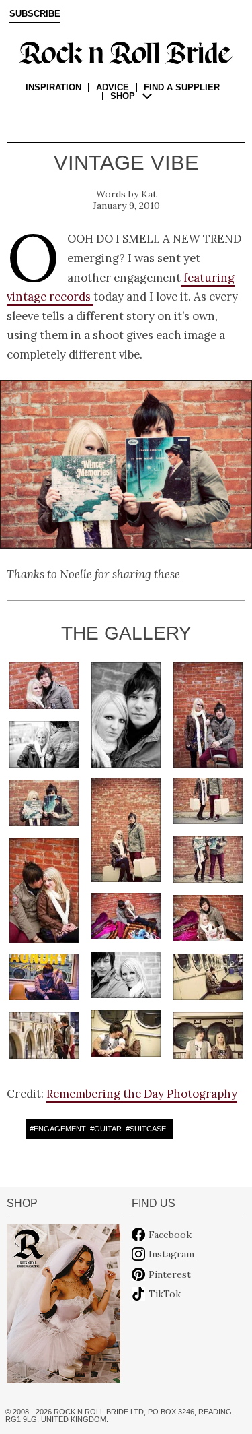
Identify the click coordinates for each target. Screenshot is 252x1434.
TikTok (165, 1294)
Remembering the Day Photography (141, 1093)
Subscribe (34, 14)
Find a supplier (182, 87)
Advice (112, 87)
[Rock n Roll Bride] (126, 51)
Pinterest (170, 1274)
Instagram (171, 1254)
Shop (122, 96)
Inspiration (53, 87)
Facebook (170, 1234)
